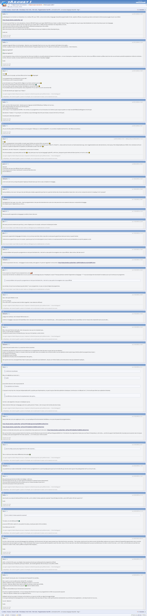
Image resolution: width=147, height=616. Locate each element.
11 (3, 209)
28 (3, 536)
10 (3, 197)
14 (3, 247)
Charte (7, 615)
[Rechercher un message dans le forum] (146, 4)
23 (3, 442)
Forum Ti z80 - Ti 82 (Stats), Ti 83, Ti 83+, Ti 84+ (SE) (24, 612)
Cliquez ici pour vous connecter (19, 4)
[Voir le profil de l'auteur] (7, 14)
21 (3, 365)
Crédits (19, 615)
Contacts (13, 615)
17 (3, 292)
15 (3, 257)
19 (3, 325)
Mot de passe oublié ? (49, 4)
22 (3, 414)
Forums (9, 612)
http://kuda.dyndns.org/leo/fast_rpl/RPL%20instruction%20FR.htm (76, 262)
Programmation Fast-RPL (44, 612)
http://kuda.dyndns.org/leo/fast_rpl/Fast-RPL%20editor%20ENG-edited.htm (23, 427)
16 (3, 268)
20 (3, 342)
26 (3, 493)
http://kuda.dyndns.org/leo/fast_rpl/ (13, 20)
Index (4, 612)
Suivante (141, 9)
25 (3, 474)
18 (3, 311)
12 (3, 219)
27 (3, 509)
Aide (3, 615)
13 (3, 231)
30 (3, 573)
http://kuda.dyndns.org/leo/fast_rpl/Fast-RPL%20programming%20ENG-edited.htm (25, 424)
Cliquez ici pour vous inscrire (35, 4)
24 (3, 464)
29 (3, 557)
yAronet (140, 615)
